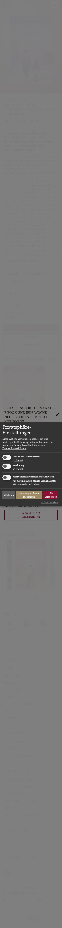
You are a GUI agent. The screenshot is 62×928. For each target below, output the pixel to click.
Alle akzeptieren (50, 495)
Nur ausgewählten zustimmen (29, 495)
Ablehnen (8, 495)
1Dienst (18, 460)
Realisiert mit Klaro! (49, 502)
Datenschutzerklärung (14, 448)
